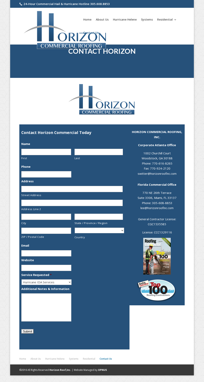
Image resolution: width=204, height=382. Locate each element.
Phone (25, 167)
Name (25, 144)
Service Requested (36, 275)
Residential (165, 19)
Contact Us (91, 33)
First (24, 158)
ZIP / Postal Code (32, 237)
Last (77, 158)
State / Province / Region (91, 223)
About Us (102, 19)
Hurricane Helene (125, 19)
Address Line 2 (31, 209)
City (23, 223)
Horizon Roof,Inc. (60, 370)
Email (25, 245)
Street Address (31, 195)
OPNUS (102, 370)
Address (27, 181)
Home (87, 19)
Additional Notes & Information (45, 289)
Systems (147, 19)
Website (27, 260)
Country (80, 237)
